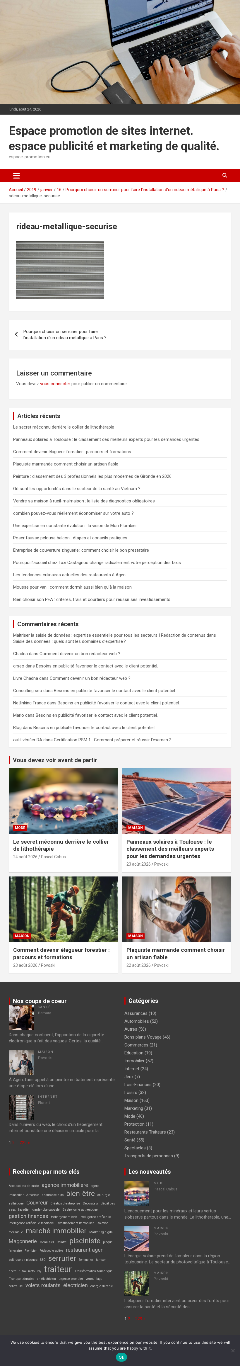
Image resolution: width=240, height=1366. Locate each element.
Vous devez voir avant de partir (55, 760)
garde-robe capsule (46, 1210)
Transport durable (21, 1279)
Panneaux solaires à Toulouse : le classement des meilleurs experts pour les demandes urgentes (106, 439)
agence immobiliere (65, 1185)
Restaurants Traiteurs (145, 1132)
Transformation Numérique (93, 1271)
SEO (43, 1260)
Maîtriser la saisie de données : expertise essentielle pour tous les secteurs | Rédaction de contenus (109, 635)
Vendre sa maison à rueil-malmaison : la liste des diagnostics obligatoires (84, 501)
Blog (17, 727)
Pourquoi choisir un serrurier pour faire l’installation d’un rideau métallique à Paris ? (65, 334)
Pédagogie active (51, 1251)
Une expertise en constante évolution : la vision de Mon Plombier (75, 525)
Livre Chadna (25, 678)
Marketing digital (101, 1232)
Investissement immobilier (75, 1223)
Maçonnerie (23, 1241)
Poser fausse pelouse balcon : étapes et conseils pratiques (70, 538)
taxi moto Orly (31, 1271)
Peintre (62, 1242)
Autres (130, 1029)
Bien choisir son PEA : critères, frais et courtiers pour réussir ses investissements (91, 599)
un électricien (46, 1279)
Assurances (136, 1013)
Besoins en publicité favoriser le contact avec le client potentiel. (97, 666)
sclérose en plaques (23, 1260)
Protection (134, 1124)
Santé (44, 1007)
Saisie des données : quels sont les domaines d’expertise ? (69, 641)
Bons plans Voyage (143, 1037)
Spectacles (135, 1148)
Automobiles (136, 1021)
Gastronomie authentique (80, 1210)
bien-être (80, 1193)
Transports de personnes (148, 1155)
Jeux (128, 1076)
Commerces (136, 1045)
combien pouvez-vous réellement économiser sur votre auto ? (73, 513)
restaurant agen (85, 1250)
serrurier (62, 1258)
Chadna (20, 653)
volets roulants (43, 1285)
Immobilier (134, 1060)
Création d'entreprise (65, 1203)
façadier (24, 1210)
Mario (18, 715)
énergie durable (101, 1286)
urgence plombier (71, 1279)
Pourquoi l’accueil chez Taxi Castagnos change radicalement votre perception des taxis (97, 562)
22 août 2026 (138, 965)
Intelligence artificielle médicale (31, 1223)
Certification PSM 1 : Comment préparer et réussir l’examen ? (112, 740)
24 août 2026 (25, 856)
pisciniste (84, 1240)
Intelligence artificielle (95, 1217)
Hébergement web (64, 1217)
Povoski (161, 864)
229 (23, 1142)
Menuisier (47, 1242)
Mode (20, 828)
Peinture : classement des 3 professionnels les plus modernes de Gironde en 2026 (92, 476)
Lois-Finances (138, 1084)
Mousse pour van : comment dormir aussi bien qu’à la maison (72, 587)
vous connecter (55, 383)
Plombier (31, 1251)
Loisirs (130, 1092)
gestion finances (28, 1216)
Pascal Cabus (53, 856)
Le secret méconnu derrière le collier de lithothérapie (63, 427)
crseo (18, 666)
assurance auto (53, 1195)
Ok (121, 1357)
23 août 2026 (138, 864)
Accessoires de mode (24, 1186)
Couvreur (37, 1203)
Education (133, 1053)
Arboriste (32, 1195)
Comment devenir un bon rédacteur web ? (80, 653)
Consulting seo (27, 690)
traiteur (58, 1269)
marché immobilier (56, 1230)
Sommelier (86, 1260)
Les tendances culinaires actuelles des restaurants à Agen (69, 574)
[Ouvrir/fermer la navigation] (16, 175)
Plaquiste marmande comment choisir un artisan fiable (65, 464)
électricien (75, 1285)
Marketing (133, 1108)
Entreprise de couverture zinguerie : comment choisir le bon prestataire (81, 550)
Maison (135, 828)
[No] (233, 1350)
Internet (48, 1097)
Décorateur (90, 1203)
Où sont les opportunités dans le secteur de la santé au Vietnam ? (76, 488)
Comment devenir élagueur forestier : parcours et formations (72, 451)
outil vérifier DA (27, 740)
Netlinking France (29, 703)
